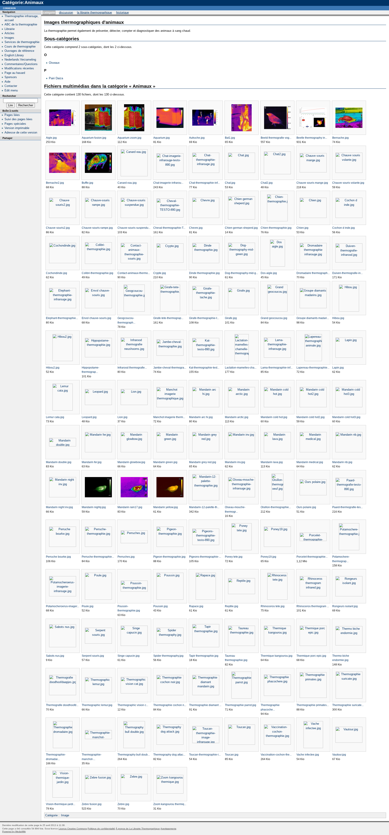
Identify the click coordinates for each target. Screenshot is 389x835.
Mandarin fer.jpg (92, 462)
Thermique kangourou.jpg (276, 655)
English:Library (14, 55)
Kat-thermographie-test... (204, 367)
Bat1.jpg (230, 137)
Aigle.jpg (51, 137)
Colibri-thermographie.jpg (97, 273)
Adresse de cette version (21, 132)
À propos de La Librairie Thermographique (138, 828)
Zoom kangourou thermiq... (169, 804)
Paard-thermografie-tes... (347, 507)
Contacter (11, 86)
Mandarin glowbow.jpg (131, 462)
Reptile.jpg (231, 606)
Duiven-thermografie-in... (347, 273)
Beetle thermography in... (311, 137)
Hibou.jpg (338, 318)
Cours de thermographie (20, 46)
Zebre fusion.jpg (92, 804)
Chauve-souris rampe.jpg (97, 227)
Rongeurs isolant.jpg (345, 606)
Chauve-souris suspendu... (134, 227)
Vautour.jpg (339, 754)
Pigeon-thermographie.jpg (169, 556)
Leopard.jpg (89, 417)
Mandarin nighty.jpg (94, 507)
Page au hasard (15, 73)
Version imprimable (17, 128)
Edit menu (11, 90)
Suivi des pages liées (18, 119)
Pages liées (12, 115)
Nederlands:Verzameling (20, 59)
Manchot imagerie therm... (169, 417)
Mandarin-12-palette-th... (204, 507)
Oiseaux (54, 62)
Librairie (10, 29)
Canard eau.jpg (127, 182)
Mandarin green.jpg (165, 462)
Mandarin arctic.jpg (236, 417)
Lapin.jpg (338, 367)
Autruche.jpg (197, 137)
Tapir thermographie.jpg (203, 655)
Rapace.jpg (196, 606)
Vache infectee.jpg (307, 754)
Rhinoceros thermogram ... (312, 606)
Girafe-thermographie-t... (204, 318)
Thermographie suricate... (348, 705)
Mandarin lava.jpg (272, 462)
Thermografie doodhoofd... (62, 705)
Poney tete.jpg (233, 556)
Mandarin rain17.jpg (130, 507)
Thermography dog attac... (169, 754)
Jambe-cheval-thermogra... (169, 367)
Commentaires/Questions (21, 64)
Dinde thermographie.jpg (204, 273)
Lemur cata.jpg (55, 417)
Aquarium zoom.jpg (129, 137)
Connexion (9, 8)
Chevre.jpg (196, 227)
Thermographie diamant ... (205, 705)
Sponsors (11, 77)
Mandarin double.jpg (58, 462)
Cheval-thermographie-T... (169, 227)
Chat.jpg (230, 182)
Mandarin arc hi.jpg (201, 417)
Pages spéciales (15, 123)
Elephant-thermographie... (62, 318)
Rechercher (9, 96)
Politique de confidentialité (101, 828)
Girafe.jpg (231, 318)
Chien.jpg (302, 227)
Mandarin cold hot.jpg (274, 417)
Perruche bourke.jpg (58, 556)
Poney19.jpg (268, 556)
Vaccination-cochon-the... (276, 754)
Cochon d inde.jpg (343, 227)
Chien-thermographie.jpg (276, 227)
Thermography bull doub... (134, 754)
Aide (7, 81)
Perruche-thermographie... (98, 556)
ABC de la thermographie (21, 24)
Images (9, 37)
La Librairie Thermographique (94, 12)
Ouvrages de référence (19, 50)
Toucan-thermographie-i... (205, 754)
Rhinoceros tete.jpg (273, 606)
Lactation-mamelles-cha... (240, 367)
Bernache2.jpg (55, 182)
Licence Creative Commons (73, 828)
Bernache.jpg (340, 137)
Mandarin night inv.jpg (59, 507)
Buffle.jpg (87, 182)
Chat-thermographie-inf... (204, 182)
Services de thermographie (22, 42)
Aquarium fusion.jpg (94, 137)
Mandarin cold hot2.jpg (310, 417)
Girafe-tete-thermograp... (168, 318)
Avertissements (168, 828)
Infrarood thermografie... (132, 367)
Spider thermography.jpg (168, 655)
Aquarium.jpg (161, 137)
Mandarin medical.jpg (309, 462)
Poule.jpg (87, 606)
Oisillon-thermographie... (276, 507)
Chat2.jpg (267, 182)
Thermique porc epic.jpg (311, 655)
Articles (9, 33)
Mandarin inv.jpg (235, 462)
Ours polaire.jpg (306, 507)
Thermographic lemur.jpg (97, 705)
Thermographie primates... (312, 705)
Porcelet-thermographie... (312, 556)
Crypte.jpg (159, 273)
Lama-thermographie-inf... (276, 367)
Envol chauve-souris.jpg (96, 318)
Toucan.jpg (231, 754)
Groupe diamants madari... (312, 318)
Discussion (66, 12)
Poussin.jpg (160, 606)
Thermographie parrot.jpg (240, 705)
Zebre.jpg (123, 804)
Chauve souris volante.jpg (348, 182)
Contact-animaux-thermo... (134, 273)
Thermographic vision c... (133, 705)
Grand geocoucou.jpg (274, 318)
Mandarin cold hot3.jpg (346, 417)
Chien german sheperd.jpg (241, 227)
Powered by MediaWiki (14, 831)
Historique (122, 12)
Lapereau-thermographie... (312, 367)
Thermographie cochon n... (169, 705)
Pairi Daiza (56, 78)
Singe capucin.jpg (129, 655)
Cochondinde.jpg (56, 273)
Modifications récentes (19, 68)
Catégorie (49, 12)
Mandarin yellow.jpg (165, 507)
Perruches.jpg (126, 556)
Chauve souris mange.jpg (312, 182)
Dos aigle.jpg (269, 273)
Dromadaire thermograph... (313, 273)
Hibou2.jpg (52, 367)
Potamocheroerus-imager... (62, 606)
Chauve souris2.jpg (58, 227)
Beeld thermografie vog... (276, 137)
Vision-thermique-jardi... (60, 804)
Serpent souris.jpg (93, 655)
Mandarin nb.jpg (342, 462)
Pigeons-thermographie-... (205, 556)
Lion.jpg (122, 417)
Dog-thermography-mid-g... (241, 273)
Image (65, 815)
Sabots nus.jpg (55, 655)
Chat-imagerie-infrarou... (168, 182)
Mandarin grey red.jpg (202, 462)
